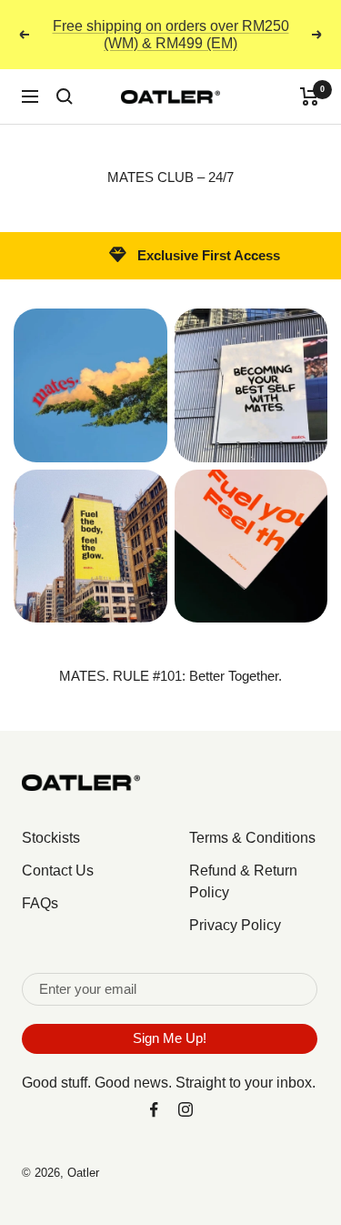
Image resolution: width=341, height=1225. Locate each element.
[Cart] (309, 96)
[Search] (64, 96)
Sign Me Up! (169, 1038)
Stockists (51, 837)
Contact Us (58, 870)
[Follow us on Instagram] (186, 1110)
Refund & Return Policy (243, 881)
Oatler (83, 1172)
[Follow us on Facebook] (154, 1110)
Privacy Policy (235, 925)
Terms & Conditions (252, 837)
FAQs (40, 903)
